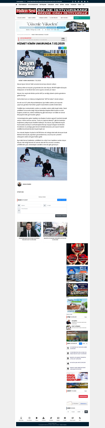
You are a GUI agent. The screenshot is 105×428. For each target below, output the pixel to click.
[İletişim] (78, 1)
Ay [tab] (86, 343)
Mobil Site (21, 420)
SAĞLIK (67, 4)
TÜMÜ (85, 317)
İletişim (58, 420)
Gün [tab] (80, 343)
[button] (84, 4)
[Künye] (84, 1)
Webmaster (72, 420)
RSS (80, 420)
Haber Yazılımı (63, 424)
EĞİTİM (62, 4)
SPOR (56, 4)
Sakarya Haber (42, 197)
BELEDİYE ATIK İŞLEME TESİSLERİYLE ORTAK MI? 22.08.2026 (76, 358)
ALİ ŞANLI (74, 321)
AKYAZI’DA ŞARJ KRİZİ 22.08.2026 (76, 363)
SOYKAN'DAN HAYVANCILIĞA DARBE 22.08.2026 (77, 348)
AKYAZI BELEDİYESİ (33, 4)
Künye (64, 420)
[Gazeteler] (81, 1)
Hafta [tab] (84, 343)
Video (36, 420)
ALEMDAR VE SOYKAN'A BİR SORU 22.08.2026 (79, 323)
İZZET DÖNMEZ (76, 326)
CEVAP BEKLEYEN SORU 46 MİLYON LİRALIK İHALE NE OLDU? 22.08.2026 (44, 1)
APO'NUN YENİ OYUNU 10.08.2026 (79, 327)
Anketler (51, 420)
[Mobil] (73, 1)
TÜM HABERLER (23, 4)
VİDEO (79, 4)
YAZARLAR (73, 4)
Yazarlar (44, 420)
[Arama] (75, 1)
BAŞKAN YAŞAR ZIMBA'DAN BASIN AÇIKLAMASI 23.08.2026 (76, 368)
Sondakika (29, 420)
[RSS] (87, 1)
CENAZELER (51, 4)
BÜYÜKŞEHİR (43, 4)
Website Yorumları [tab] (62, 199)
